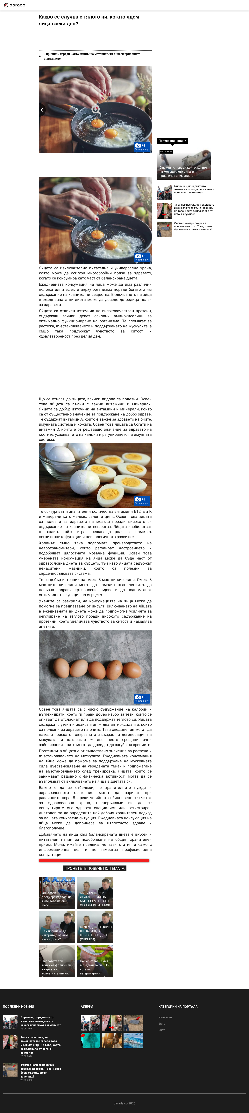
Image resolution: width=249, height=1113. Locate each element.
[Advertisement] (95, 38)
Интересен (166, 151)
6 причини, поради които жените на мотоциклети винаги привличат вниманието (92, 56)
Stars (162, 1027)
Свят (162, 1033)
